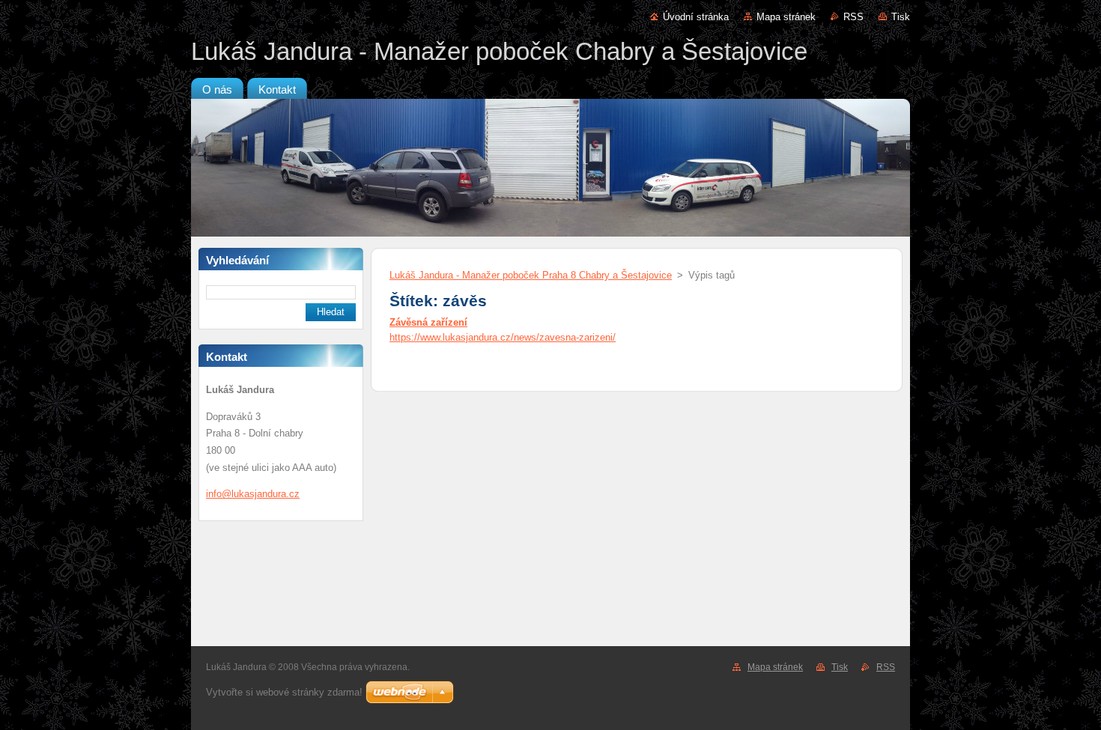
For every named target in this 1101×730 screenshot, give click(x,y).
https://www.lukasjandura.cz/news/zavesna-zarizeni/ (502, 337)
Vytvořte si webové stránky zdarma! (284, 692)
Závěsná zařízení (428, 322)
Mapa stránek (786, 16)
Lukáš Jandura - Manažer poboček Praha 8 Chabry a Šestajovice (530, 275)
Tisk (900, 16)
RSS (853, 16)
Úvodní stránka (696, 16)
